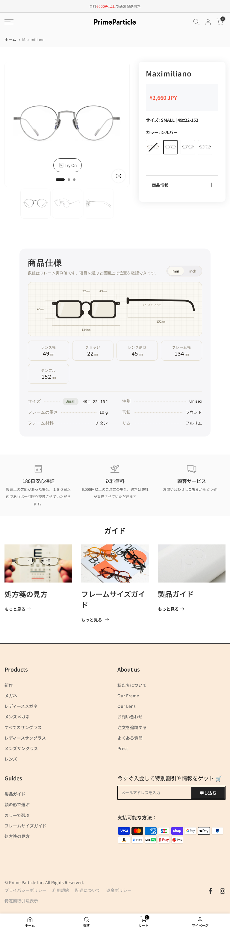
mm (175, 270)
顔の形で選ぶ (17, 804)
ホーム (10, 39)
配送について (87, 890)
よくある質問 (130, 738)
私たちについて (132, 685)
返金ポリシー (118, 890)
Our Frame (128, 696)
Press (122, 748)
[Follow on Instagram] (223, 891)
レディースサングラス (25, 738)
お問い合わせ (130, 717)
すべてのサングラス (23, 727)
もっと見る (14, 609)
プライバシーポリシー (25, 890)
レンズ (10, 759)
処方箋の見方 (26, 594)
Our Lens (126, 706)
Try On (71, 165)
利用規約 (60, 890)
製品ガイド (176, 594)
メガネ (10, 696)
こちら (193, 489)
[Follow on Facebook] (211, 891)
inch (192, 270)
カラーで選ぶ (16, 815)
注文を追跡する (132, 727)
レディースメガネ (20, 706)
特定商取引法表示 (21, 901)
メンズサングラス (21, 748)
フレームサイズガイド (25, 826)
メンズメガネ (17, 717)
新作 (8, 685)
